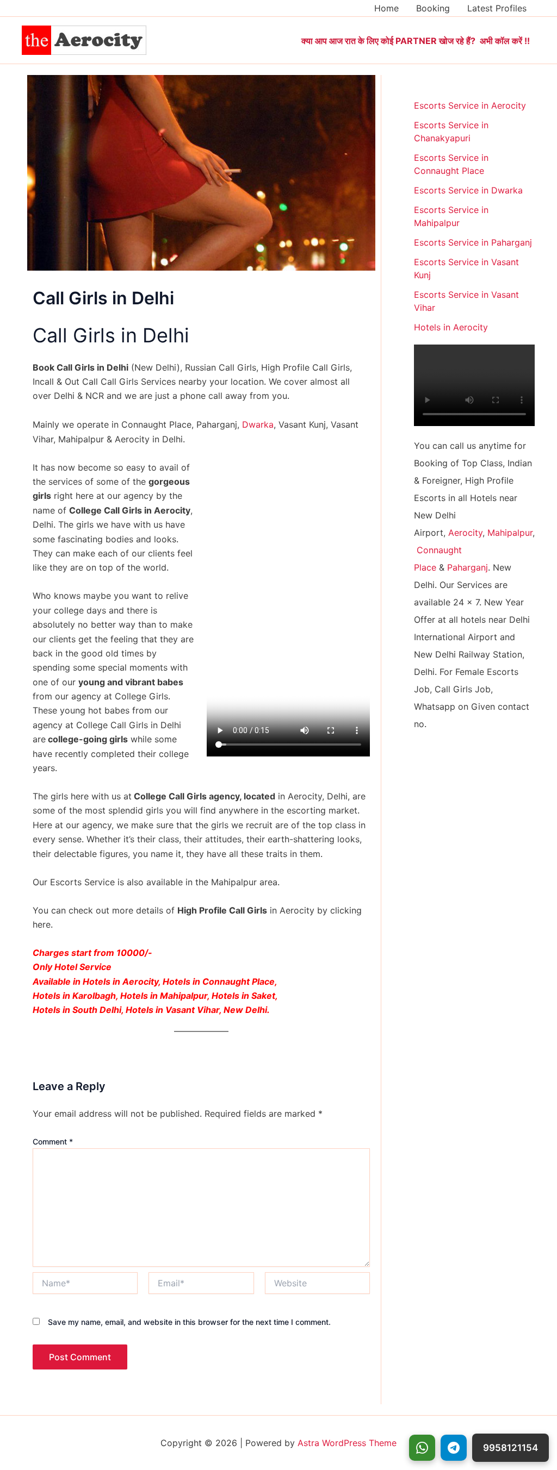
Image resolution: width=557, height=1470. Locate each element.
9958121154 (510, 1447)
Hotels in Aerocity (451, 327)
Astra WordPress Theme (347, 1442)
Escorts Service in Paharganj (473, 242)
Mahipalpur (510, 532)
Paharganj (467, 567)
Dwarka (258, 424)
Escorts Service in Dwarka (468, 190)
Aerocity (465, 532)
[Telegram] (454, 1448)
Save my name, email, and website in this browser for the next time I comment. (189, 1322)
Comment (53, 1141)
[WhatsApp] (422, 1448)
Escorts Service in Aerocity (470, 105)
